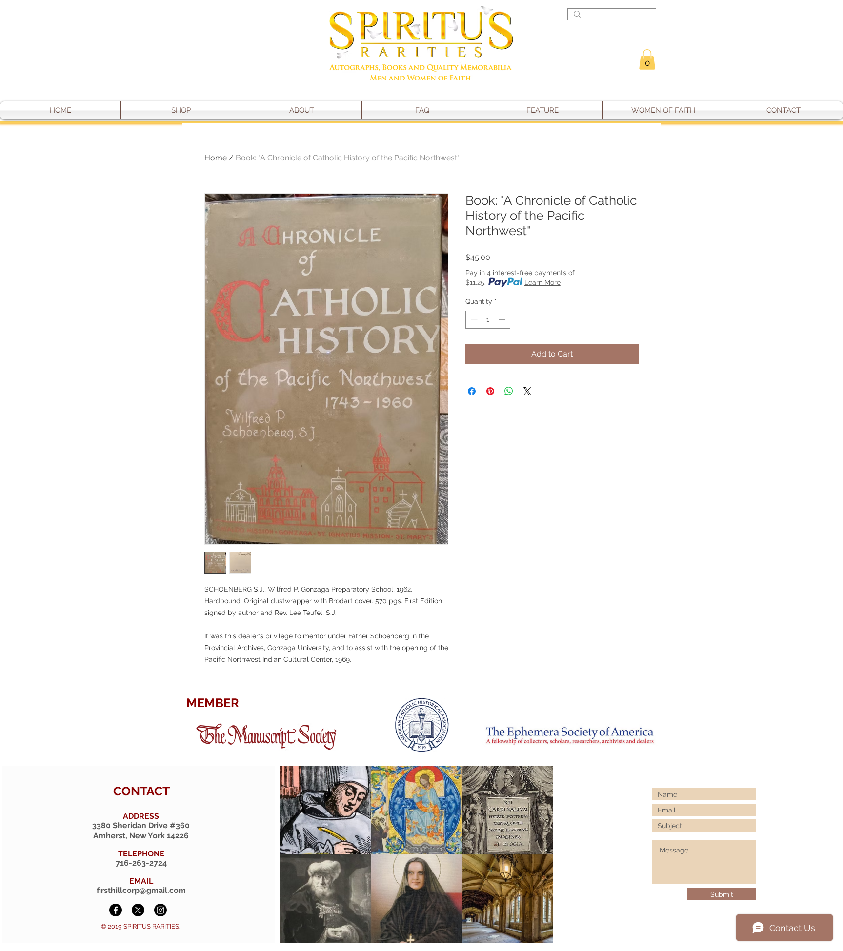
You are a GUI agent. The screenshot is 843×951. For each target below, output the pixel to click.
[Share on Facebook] (472, 391)
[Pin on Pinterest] (490, 391)
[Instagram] (160, 910)
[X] (138, 910)
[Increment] (503, 319)
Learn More (542, 282)
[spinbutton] (488, 319)
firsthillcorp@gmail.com (141, 890)
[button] (647, 59)
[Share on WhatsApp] (509, 391)
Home (215, 157)
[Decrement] (473, 319)
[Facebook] (115, 910)
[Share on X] (527, 391)
